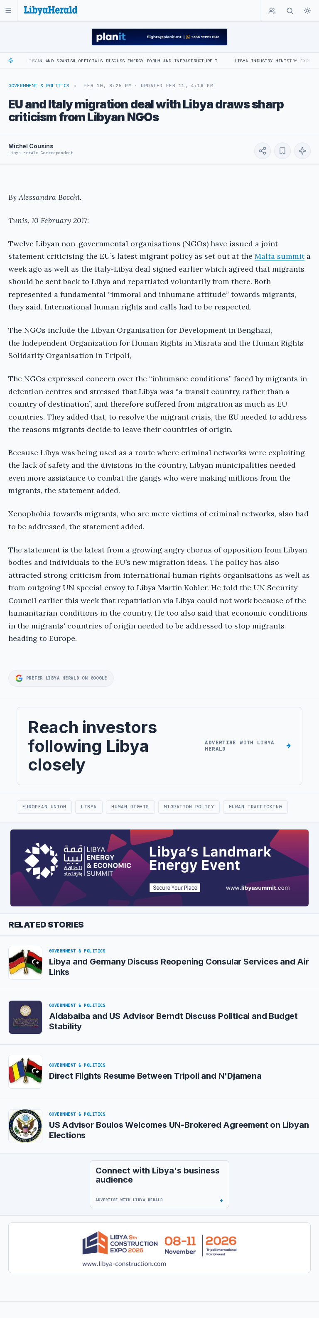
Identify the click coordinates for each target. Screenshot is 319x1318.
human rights (130, 807)
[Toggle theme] (307, 10)
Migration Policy (189, 807)
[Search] (290, 10)
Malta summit (279, 256)
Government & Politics (38, 85)
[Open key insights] (302, 150)
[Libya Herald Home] (50, 10)
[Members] (272, 10)
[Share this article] (262, 150)
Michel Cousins (31, 146)
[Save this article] (282, 150)
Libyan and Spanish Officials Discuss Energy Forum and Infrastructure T (98, 61)
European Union (44, 807)
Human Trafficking (255, 807)
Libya (89, 807)
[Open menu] (8, 10)
